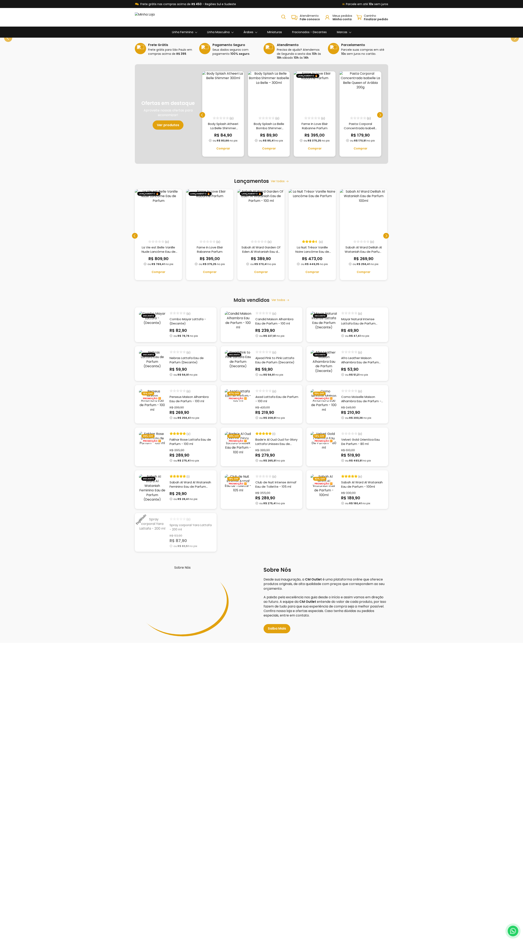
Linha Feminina (182, 32)
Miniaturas (274, 32)
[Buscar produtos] (283, 16)
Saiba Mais (277, 628)
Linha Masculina (218, 32)
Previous (8, 38)
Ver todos (278, 181)
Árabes (248, 32)
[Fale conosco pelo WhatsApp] (513, 931)
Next (515, 38)
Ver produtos (168, 125)
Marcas (342, 32)
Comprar (223, 148)
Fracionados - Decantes (309, 32)
